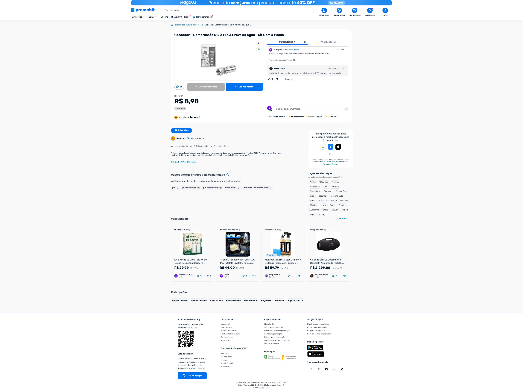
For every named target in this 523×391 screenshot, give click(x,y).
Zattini (325, 210)
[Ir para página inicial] (173, 25)
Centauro (328, 191)
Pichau (345, 210)
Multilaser (323, 200)
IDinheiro (225, 353)
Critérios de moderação (317, 327)
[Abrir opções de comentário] (343, 68)
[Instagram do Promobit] (326, 369)
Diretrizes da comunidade (318, 324)
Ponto (332, 205)
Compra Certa (342, 191)
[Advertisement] (223, 202)
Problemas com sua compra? (319, 334)
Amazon (335, 182)
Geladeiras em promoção (274, 337)
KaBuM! (335, 210)
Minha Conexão (227, 363)
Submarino (314, 210)
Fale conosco (226, 327)
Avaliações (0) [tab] (328, 42)
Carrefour (335, 187)
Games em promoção (273, 334)
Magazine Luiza (336, 196)
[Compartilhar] (258, 49)
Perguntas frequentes (316, 330)
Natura (334, 200)
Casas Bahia (315, 191)
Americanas (315, 187)
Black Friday (269, 324)
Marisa (312, 200)
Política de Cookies (330, 164)
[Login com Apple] (338, 147)
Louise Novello (293, 50)
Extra (312, 196)
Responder (289, 79)
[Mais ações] (258, 43)
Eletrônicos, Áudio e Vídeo (186, 25)
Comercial (225, 324)
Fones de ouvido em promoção (277, 330)
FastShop (322, 196)
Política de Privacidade (326, 162)
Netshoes (344, 200)
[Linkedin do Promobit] (334, 369)
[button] (321, 147)
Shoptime (343, 205)
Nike (324, 205)
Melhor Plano (226, 356)
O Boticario (314, 205)
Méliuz (223, 360)
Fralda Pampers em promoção (277, 340)
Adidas (313, 182)
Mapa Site (225, 340)
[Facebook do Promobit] (311, 369)
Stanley (321, 214)
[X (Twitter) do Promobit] (319, 369)
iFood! (312, 214)
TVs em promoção (271, 343)
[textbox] (308, 109)
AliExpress (323, 182)
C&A (325, 187)
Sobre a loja (183, 130)
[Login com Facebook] (330, 147)
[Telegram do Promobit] (341, 369)
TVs (201, 25)
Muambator (226, 366)
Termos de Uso (341, 162)
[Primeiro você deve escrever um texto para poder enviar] (346, 109)
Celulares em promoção (274, 327)
